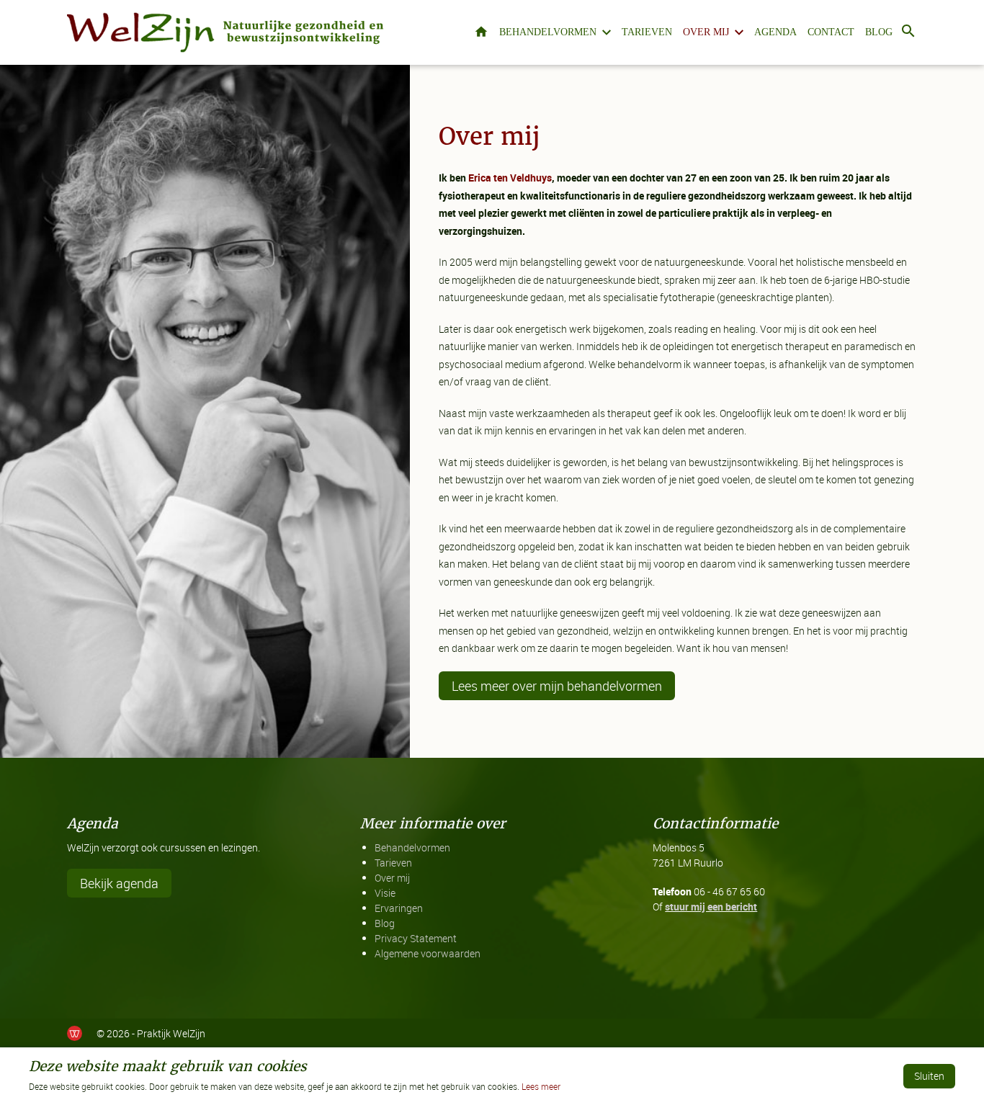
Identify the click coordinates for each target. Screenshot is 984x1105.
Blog (879, 32)
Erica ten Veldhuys (510, 177)
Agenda (775, 32)
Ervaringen (399, 908)
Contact (831, 32)
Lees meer (541, 1086)
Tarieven (647, 32)
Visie (385, 893)
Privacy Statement (416, 938)
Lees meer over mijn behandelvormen (557, 685)
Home (481, 33)
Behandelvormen (547, 32)
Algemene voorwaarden (427, 953)
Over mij (706, 32)
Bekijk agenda (119, 883)
